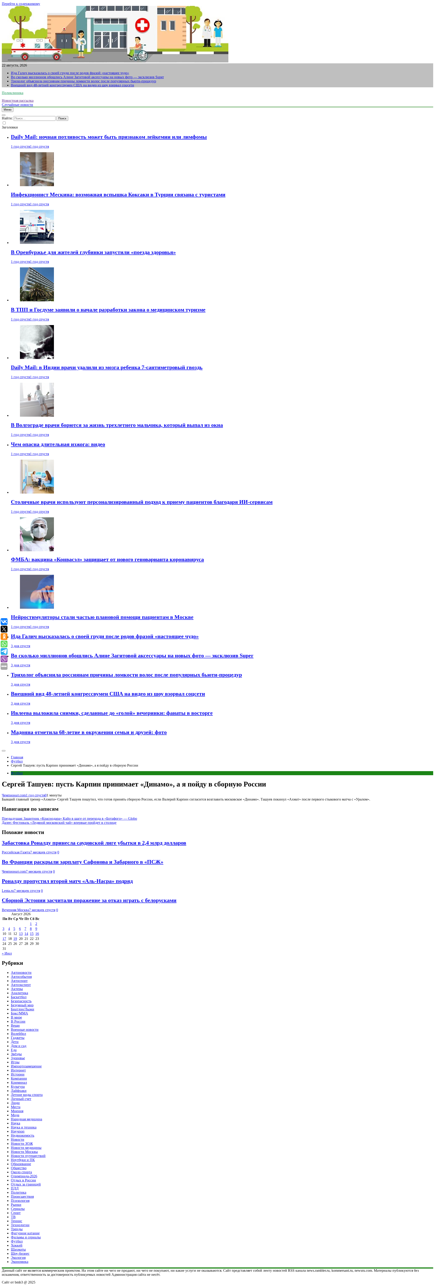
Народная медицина (26, 1119)
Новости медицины (26, 1148)
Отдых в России (23, 1180)
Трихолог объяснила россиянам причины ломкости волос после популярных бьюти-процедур (83, 81)
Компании (19, 1078)
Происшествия (22, 1196)
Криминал (19, 1082)
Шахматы (18, 1249)
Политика (18, 1192)
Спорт (16, 1213)
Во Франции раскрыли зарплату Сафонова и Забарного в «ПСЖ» (82, 862)
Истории (17, 1074)
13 (21, 934)
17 (4, 939)
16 (37, 934)
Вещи (15, 1025)
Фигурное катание (25, 1233)
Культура (18, 1086)
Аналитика (19, 993)
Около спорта (21, 1172)
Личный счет (21, 1099)
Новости (17, 1139)
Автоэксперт (21, 985)
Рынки (16, 1205)
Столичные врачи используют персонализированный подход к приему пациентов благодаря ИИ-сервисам (142, 502)
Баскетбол (19, 997)
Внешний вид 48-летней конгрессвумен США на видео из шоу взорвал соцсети (72, 85)
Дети (15, 1042)
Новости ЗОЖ (22, 1143)
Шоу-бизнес (20, 1253)
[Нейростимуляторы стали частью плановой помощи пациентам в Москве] (37, 607)
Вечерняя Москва (15, 910)
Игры (15, 1062)
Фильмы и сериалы (26, 1237)
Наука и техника (23, 1127)
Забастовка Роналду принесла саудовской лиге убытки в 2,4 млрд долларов (94, 843)
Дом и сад (18, 1046)
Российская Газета (16, 852)
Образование (21, 1164)
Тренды (17, 1229)
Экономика (19, 1262)
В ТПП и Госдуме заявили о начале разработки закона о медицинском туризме (108, 310)
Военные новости (25, 1029)
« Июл (7, 953)
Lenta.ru (8, 891)
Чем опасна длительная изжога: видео (58, 444)
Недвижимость (22, 1135)
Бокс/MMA (19, 1013)
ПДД (15, 1188)
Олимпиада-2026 (24, 1176)
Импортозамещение (26, 1066)
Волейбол (18, 1034)
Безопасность (21, 1001)
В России (18, 1021)
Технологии (20, 1225)
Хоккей (16, 1245)
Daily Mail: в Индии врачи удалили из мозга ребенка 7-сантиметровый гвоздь (107, 367)
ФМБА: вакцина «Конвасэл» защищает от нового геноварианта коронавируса (107, 559)
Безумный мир (22, 1005)
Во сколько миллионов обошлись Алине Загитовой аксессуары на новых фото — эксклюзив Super (87, 77)
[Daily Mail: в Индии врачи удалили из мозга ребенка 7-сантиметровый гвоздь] (37, 358)
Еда (14, 1050)
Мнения (17, 1111)
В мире (16, 1017)
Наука (15, 1123)
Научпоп (17, 1131)
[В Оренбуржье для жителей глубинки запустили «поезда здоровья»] (37, 243)
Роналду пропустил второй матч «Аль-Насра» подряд (67, 881)
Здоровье (18, 1058)
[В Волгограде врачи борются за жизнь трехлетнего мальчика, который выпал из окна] (37, 415)
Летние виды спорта (27, 1095)
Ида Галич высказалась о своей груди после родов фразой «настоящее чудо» (70, 73)
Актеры (17, 989)
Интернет (18, 1070)
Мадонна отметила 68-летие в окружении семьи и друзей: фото (89, 732)
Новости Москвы (24, 1152)
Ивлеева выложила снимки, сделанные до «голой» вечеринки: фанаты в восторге (112, 713)
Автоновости (21, 972)
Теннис (16, 1221)
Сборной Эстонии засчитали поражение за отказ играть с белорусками (89, 900)
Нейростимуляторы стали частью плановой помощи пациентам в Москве (102, 617)
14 (26, 934)
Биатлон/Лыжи (22, 1009)
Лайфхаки (19, 1091)
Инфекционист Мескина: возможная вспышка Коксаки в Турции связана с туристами (118, 194)
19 (15, 939)
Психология (20, 1200)
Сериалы (18, 1209)
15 (32, 934)
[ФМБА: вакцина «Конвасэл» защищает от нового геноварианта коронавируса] (37, 550)
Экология (18, 1257)
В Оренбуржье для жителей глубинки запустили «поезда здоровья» (93, 252)
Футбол (17, 773)
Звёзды (16, 1054)
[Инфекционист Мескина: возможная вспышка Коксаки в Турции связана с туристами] (37, 185)
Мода (15, 1115)
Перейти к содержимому (21, 4)
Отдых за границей (26, 1184)
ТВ (13, 1217)
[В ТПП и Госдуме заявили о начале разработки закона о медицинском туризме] (37, 300)
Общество (19, 1168)
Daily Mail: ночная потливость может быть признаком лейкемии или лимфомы (109, 137)
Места (15, 1107)
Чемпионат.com (14, 795)
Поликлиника (12, 93)
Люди (15, 1103)
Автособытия (21, 977)
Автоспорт (19, 981)
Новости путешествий (28, 1156)
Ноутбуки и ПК (23, 1160)
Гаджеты (17, 1038)
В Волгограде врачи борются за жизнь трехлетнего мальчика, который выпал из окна (117, 425)
